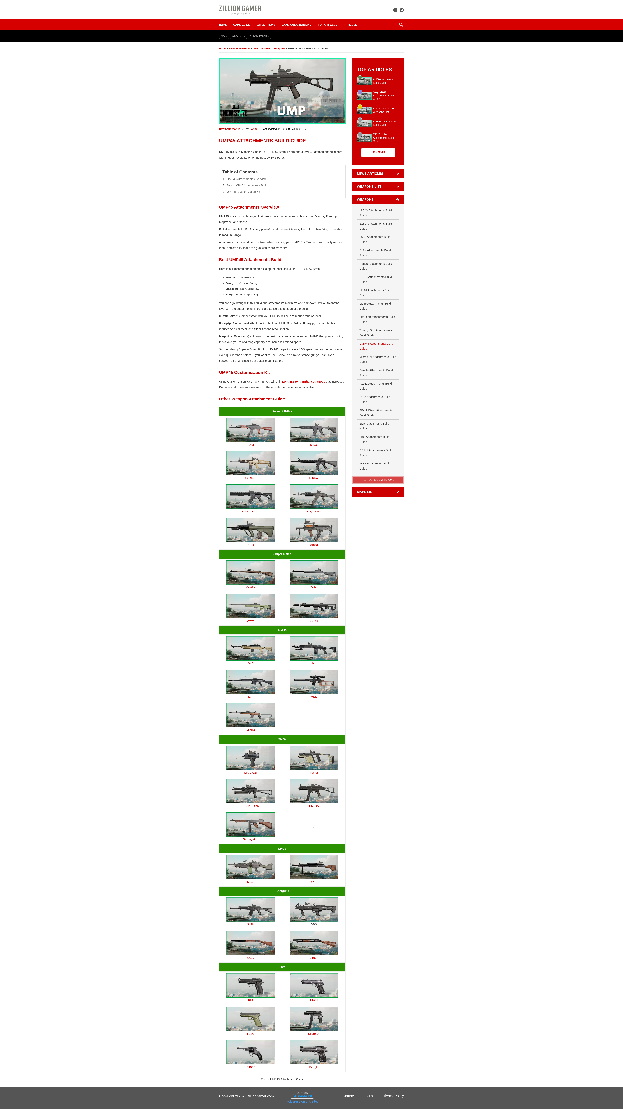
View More (378, 152)
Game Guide (241, 25)
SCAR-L (250, 478)
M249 (250, 882)
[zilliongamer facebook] (395, 10)
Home (223, 25)
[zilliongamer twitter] (402, 10)
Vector (314, 772)
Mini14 (250, 730)
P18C (250, 1033)
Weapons (279, 48)
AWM (250, 620)
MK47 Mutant (250, 511)
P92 (250, 1000)
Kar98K (251, 587)
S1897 (314, 957)
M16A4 (313, 478)
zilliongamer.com (260, 1096)
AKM (251, 444)
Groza (314, 545)
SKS (251, 663)
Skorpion (314, 1033)
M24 (314, 587)
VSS (314, 696)
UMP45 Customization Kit (243, 191)
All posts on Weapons (378, 479)
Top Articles (327, 25)
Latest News (266, 25)
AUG (251, 545)
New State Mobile (239, 48)
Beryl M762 (313, 511)
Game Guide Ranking (297, 25)
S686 (250, 957)
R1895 (250, 1067)
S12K (250, 924)
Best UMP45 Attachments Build (247, 185)
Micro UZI (250, 772)
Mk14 (314, 663)
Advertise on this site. (302, 1101)
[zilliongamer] (240, 9)
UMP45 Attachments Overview (246, 179)
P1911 (314, 1000)
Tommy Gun (251, 839)
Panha (254, 129)
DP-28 (314, 882)
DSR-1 (314, 620)
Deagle (313, 1067)
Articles (350, 25)
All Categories (262, 48)
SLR (251, 696)
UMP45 (314, 806)
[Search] (401, 25)
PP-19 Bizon (251, 806)
